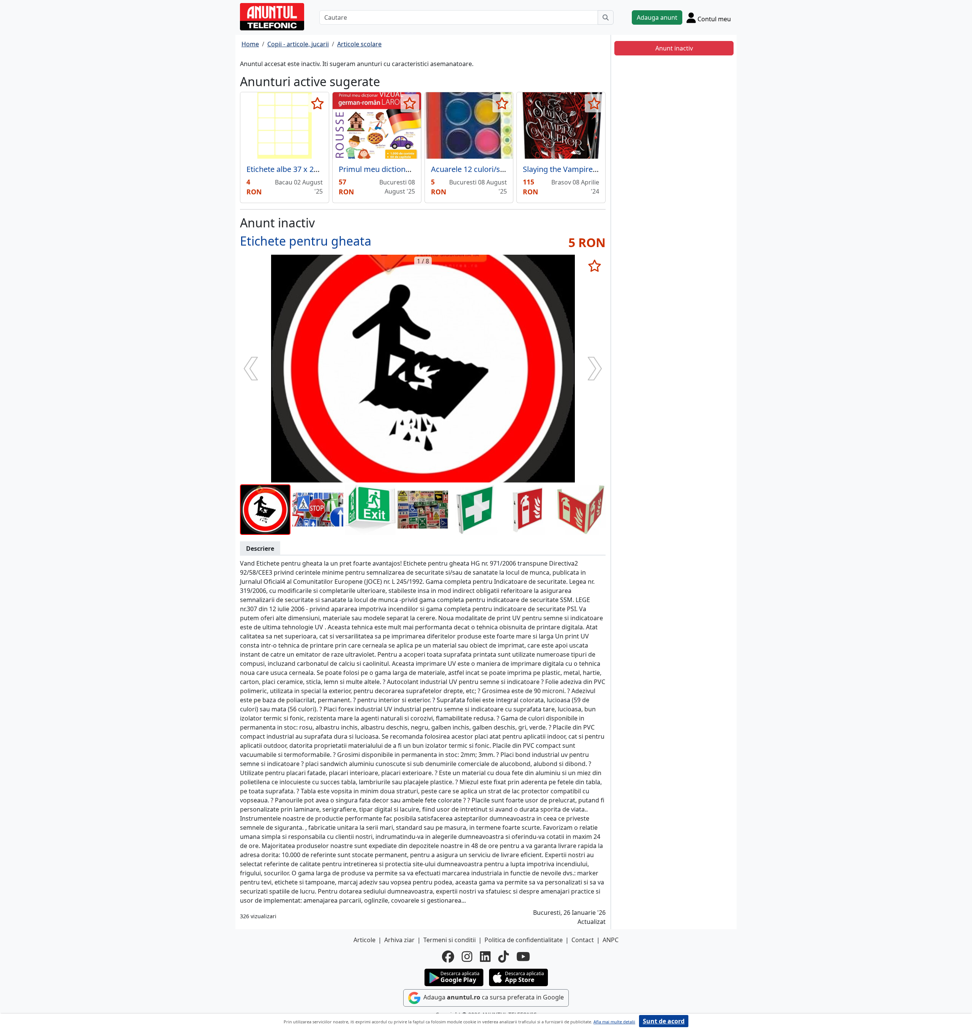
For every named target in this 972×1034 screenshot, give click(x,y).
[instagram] (467, 956)
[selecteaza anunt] (317, 103)
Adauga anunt (657, 17)
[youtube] (523, 956)
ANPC (611, 940)
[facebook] (448, 956)
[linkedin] (485, 956)
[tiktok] (503, 956)
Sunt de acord (664, 1021)
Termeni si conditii (449, 940)
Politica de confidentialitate (523, 940)
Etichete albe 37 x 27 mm (290, 169)
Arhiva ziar (399, 940)
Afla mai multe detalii (614, 1022)
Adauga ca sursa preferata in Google (493, 997)
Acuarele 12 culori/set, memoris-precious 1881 (512, 169)
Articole (364, 940)
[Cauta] (606, 17)
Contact (582, 940)
